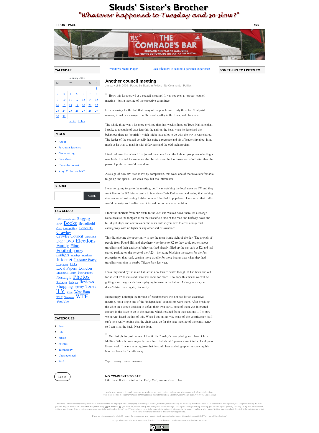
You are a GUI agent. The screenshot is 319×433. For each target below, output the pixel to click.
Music (62, 338)
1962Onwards (63, 218)
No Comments (172, 85)
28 (90, 110)
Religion (73, 282)
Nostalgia (63, 277)
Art (74, 218)
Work (62, 361)
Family (62, 245)
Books (70, 223)
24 (64, 110)
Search (92, 196)
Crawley (63, 232)
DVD (70, 241)
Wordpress (69, 297)
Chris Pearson (185, 392)
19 (77, 105)
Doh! (60, 241)
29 (96, 110)
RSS (256, 25)
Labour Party (85, 260)
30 (57, 116)
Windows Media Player (123, 69)
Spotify (79, 287)
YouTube (62, 301)
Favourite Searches (70, 147)
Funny (78, 251)
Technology (66, 350)
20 (83, 105)
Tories (91, 286)
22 (96, 105)
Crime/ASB (90, 236)
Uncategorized (67, 355)
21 (90, 105)
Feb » (81, 121)
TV (60, 291)
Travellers (137, 361)
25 (70, 110)
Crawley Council (69, 236)
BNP (59, 224)
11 (70, 99)
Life (61, 332)
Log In (62, 377)
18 (70, 105)
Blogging (83, 218)
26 (77, 110)
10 (64, 99)
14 (90, 99)
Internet (64, 259)
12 (77, 99)
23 (57, 110)
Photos (81, 276)
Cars (59, 228)
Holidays (75, 255)
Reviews (86, 281)
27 (83, 110)
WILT (59, 297)
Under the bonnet (69, 165)
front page (66, 25)
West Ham (82, 292)
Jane (61, 326)
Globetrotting (67, 153)
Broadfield (87, 223)
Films (75, 245)
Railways (61, 282)
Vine (69, 292)
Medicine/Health (66, 273)
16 (57, 105)
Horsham (87, 255)
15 (96, 99)
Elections (86, 241)
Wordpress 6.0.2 (151, 392)
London (85, 268)
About (62, 141)
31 (64, 116)
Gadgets (62, 255)
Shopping (64, 286)
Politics (63, 343)
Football (64, 250)
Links (73, 264)
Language (62, 264)
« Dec (72, 121)
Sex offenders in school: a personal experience (181, 69)
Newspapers (85, 273)
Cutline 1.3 (166, 392)
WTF (82, 296)
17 (64, 105)
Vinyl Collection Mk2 (72, 171)
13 (83, 99)
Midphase (159, 395)
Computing (70, 228)
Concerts (86, 228)
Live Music (65, 159)
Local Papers (66, 268)
